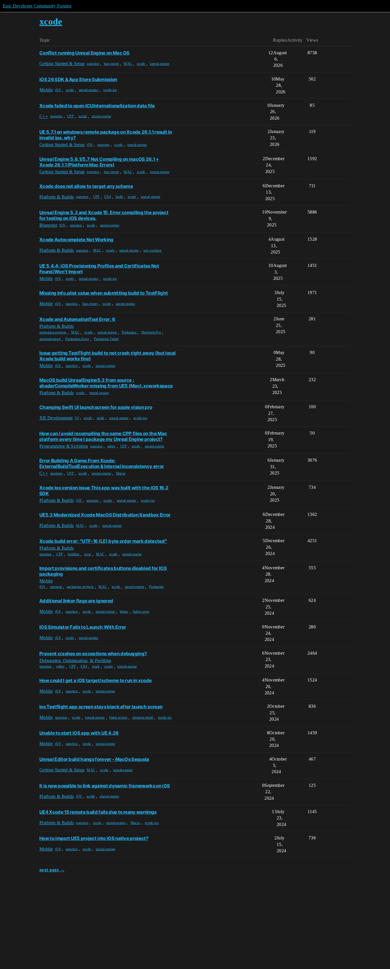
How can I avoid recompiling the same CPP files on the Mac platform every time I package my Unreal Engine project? (103, 436)
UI (77, 418)
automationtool (50, 339)
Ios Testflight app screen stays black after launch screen (100, 706)
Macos (121, 473)
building (74, 554)
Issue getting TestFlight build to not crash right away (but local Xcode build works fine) (107, 355)
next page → (52, 869)
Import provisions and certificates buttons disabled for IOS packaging (103, 571)
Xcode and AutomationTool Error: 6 (77, 319)
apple (100, 418)
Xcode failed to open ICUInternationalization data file (97, 105)
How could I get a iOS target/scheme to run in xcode (95, 680)
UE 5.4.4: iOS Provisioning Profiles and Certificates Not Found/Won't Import (99, 268)
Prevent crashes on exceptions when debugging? (93, 653)
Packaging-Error (77, 339)
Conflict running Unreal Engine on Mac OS (84, 53)
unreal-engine (159, 64)
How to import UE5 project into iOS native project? (93, 838)
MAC (128, 64)
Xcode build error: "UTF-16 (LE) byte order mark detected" (103, 541)
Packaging (129, 332)
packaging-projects (53, 332)
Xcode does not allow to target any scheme (86, 186)
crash (96, 666)
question (93, 64)
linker (124, 612)
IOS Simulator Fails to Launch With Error (82, 627)
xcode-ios (110, 90)
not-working (152, 250)
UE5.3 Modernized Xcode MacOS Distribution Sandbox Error (105, 515)
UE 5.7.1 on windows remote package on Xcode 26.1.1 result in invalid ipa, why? (105, 134)
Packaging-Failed (106, 339)
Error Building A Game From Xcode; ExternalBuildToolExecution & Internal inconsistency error (101, 463)
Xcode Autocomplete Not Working (76, 239)
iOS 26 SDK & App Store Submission (78, 79)
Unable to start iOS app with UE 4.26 (79, 733)
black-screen (118, 717)
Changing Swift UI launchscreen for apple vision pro (95, 407)
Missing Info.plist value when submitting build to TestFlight (103, 293)
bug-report (111, 64)
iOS (58, 90)
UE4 (107, 197)
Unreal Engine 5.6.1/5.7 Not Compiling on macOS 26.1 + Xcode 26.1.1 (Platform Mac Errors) (99, 162)
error (87, 554)
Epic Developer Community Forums (37, 5)
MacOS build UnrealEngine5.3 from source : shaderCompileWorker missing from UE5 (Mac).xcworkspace (106, 383)
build (119, 197)
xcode (141, 64)
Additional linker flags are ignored (76, 601)
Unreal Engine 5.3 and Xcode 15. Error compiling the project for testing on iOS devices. (103, 215)
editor (111, 446)
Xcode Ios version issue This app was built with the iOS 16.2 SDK (103, 490)
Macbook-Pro (151, 332)
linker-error (141, 612)
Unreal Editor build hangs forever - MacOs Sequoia (94, 759)
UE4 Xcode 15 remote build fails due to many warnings (98, 812)
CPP (70, 116)
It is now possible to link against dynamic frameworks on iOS (104, 786)
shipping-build (142, 717)
